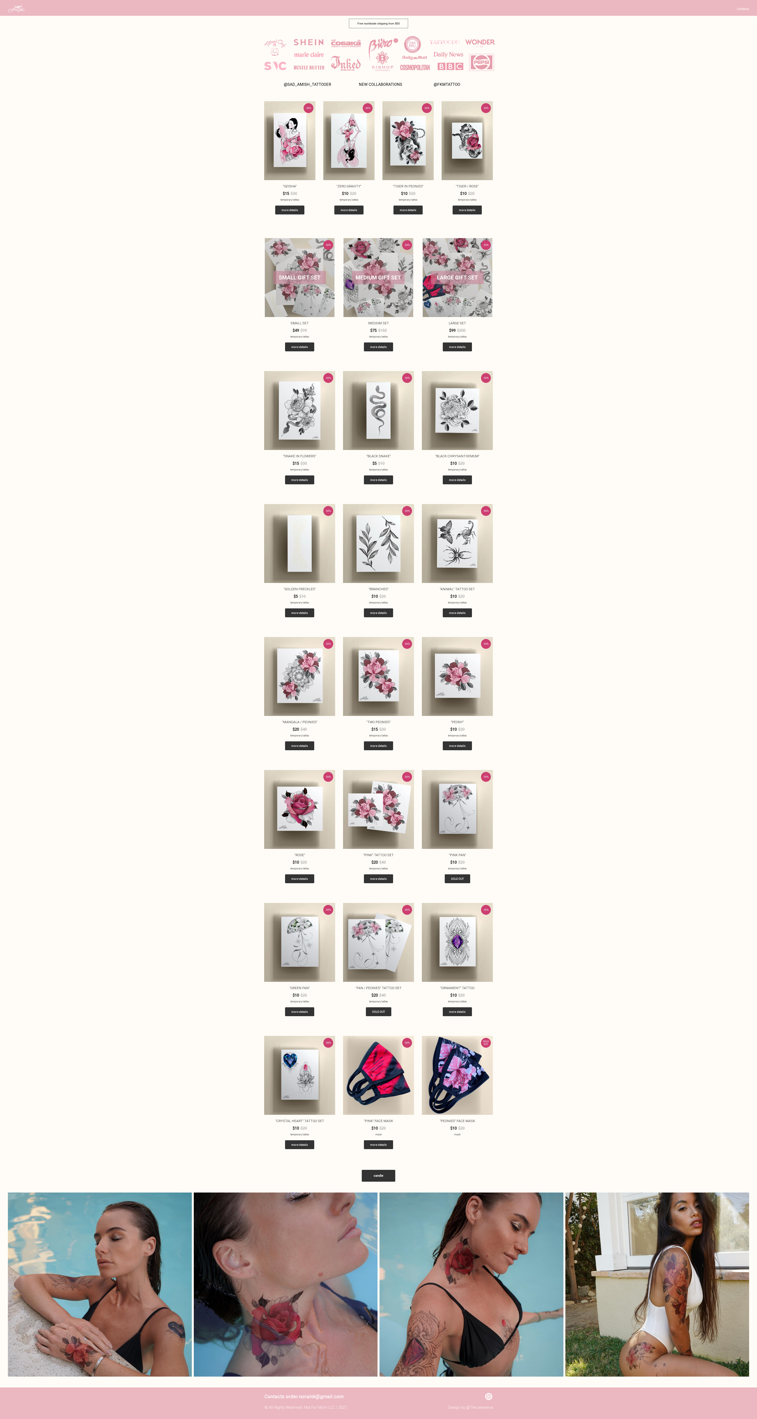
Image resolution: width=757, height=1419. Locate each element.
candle (378, 1176)
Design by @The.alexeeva (470, 1407)
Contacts (743, 9)
